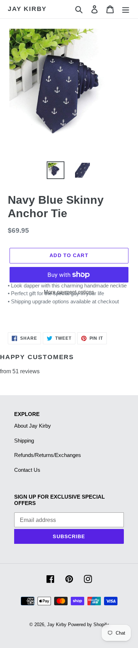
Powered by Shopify (88, 624)
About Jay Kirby (32, 426)
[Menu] (125, 9)
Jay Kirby (27, 8)
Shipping (24, 441)
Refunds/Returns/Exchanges (47, 455)
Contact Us (27, 470)
